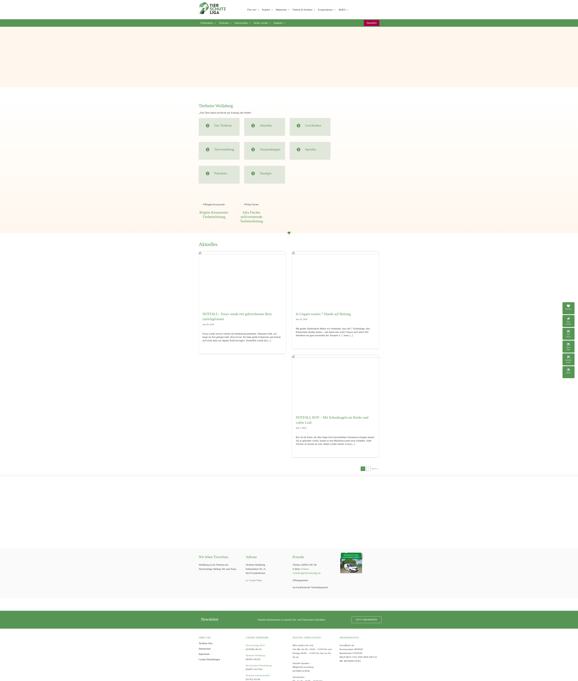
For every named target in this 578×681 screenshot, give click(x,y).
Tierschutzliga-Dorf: (255, 645)
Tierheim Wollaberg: (256, 655)
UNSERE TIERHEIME (257, 637)
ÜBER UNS (205, 637)
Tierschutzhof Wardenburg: (259, 665)
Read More (570, 316)
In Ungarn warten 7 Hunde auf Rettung (323, 314)
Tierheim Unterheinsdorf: (258, 675)
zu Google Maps (254, 580)
